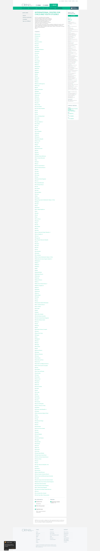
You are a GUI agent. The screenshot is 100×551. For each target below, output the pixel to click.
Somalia (37, 388)
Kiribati (37, 230)
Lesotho (37, 245)
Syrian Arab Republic (40, 403)
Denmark (37, 133)
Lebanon (37, 243)
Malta (37, 270)
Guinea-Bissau (38, 192)
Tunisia (37, 422)
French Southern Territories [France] (42, 474)
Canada (37, 102)
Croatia (37, 125)
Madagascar (38, 260)
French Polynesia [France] (40, 167)
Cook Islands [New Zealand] (41, 493)
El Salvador (38, 146)
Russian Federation (39, 354)
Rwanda (37, 356)
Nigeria (37, 312)
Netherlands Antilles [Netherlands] (42, 302)
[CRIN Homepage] (28, 5)
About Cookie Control (5, 542)
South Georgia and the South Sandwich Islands (44, 479)
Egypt (37, 144)
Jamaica (37, 220)
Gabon (37, 169)
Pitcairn (37, 340)
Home (38, 5)
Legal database (51, 8)
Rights (37, 536)
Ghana (37, 177)
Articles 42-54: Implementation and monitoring (71, 97)
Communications (53, 539)
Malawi (37, 262)
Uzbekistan (38, 443)
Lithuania (37, 253)
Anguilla (37, 47)
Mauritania (38, 276)
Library (54, 5)
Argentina (37, 51)
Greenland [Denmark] (40, 182)
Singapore (37, 380)
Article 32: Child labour (72, 80)
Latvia (37, 241)
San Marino (38, 369)
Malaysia (37, 264)
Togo (37, 415)
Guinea (37, 190)
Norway (37, 321)
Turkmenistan (38, 426)
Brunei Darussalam (39, 89)
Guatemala (38, 188)
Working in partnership (27, 17)
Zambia (37, 466)
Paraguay (37, 335)
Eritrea (37, 150)
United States (38, 441)
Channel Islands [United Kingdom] (42, 485)
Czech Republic (39, 131)
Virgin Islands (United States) (41, 455)
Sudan (37, 394)
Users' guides (52, 533)
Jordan (37, 224)
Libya (37, 249)
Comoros (37, 119)
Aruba (37, 55)
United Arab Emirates (40, 437)
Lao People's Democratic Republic (42, 239)
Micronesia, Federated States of (41, 283)
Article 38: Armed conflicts (73, 89)
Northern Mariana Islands (40, 319)
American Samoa (39, 41)
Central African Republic (40, 108)
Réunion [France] (39, 350)
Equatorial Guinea (39, 148)
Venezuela (38, 449)
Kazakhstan (38, 226)
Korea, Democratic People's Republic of (43, 232)
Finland (37, 161)
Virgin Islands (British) (40, 453)
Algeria (37, 39)
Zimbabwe (38, 468)
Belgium (37, 72)
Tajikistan (37, 407)
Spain (37, 390)
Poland (37, 342)
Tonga (37, 418)
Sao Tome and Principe (40, 371)
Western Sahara (38, 458)
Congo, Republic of (39, 121)
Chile (37, 112)
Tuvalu (37, 430)
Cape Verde (38, 104)
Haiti (37, 196)
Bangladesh (38, 66)
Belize (37, 74)
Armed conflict (71, 22)
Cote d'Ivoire (38, 218)
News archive (25, 8)
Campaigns (25, 19)
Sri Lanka (37, 392)
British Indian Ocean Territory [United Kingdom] (45, 481)
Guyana (37, 194)
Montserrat (38, 291)
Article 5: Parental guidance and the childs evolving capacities (72, 34)
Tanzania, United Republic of (41, 409)
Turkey (37, 424)
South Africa (38, 470)
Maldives (37, 266)
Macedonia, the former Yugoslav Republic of (44, 258)
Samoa (37, 367)
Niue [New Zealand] (39, 314)
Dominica (37, 137)
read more (6, 549)
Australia (37, 57)
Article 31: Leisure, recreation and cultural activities (72, 79)
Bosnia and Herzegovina (40, 83)
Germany (37, 175)
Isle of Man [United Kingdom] (41, 487)
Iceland (37, 203)
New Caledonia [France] (40, 304)
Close (14, 542)
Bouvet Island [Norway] (40, 472)
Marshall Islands (39, 272)
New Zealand (38, 306)
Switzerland (38, 401)
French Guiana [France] (40, 165)
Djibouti (37, 135)
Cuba (37, 127)
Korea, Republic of (39, 234)
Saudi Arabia (38, 373)
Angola (37, 45)
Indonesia (37, 207)
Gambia (37, 171)
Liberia (37, 247)
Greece (37, 180)
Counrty (74, 8)
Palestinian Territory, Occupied (41, 329)
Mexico (37, 281)
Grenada (37, 477)
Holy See (37, 447)
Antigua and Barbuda (40, 49)
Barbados (37, 68)
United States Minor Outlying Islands (42, 495)
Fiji (36, 159)
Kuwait (37, 236)
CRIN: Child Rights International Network (28, 530)
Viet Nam (37, 451)
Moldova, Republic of (40, 285)
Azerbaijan (38, 60)
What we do (38, 533)
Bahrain (37, 64)
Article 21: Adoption (71, 62)
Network (24, 15)
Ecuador (37, 142)
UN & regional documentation (59, 8)
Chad (37, 110)
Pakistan (37, 325)
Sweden (37, 399)
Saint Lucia (38, 361)
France (37, 163)
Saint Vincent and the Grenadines (42, 365)
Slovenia (37, 384)
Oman (37, 323)
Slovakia (37, 382)
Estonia (37, 152)
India (37, 205)
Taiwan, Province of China (40, 405)
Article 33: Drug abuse (72, 81)
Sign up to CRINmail (26, 21)
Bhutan (37, 79)
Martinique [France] (39, 274)
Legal (51, 536)
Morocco (37, 293)
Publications (40, 8)
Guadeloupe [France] (39, 184)
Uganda (37, 432)
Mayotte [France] (39, 279)
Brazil (37, 87)
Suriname (37, 396)
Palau (37, 327)
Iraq (36, 211)
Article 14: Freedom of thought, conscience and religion (72, 50)
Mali (36, 268)
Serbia (37, 462)
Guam (37, 186)
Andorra (37, 43)
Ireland (37, 213)
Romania (37, 352)
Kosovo (37, 491)
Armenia (37, 53)
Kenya (37, 228)
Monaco (37, 287)
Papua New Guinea (39, 333)
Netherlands (38, 34)
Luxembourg (38, 255)
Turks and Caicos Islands (40, 428)
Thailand (37, 411)
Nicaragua (38, 308)
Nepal (37, 300)
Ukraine (37, 436)
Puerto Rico (38, 346)
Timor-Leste (38, 140)
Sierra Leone (38, 378)
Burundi (37, 97)
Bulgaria (37, 91)
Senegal (37, 375)
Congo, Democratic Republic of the (42, 464)
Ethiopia (37, 154)
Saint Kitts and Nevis (39, 359)
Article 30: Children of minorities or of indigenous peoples (72, 76)
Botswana (37, 85)
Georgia (37, 173)
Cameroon (38, 100)
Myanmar (37, 95)
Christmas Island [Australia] (41, 483)
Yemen (37, 460)
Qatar (37, 348)
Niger (37, 310)
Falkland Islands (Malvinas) (41, 156)
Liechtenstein (38, 251)
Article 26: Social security (72, 70)
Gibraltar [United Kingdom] (41, 178)
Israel (37, 215)
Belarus (37, 70)
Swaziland (38, 397)
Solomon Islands (39, 386)
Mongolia (37, 289)
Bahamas (37, 62)
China (37, 114)
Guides (45, 5)
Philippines (38, 338)
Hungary (37, 201)
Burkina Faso (38, 93)
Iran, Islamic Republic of (40, 209)
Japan (37, 222)
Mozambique (38, 295)
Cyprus (37, 129)
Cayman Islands (39, 106)
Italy (36, 217)
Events (45, 8)
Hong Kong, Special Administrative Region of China (45, 199)
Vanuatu (37, 445)
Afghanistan (38, 36)
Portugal (37, 344)
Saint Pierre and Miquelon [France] (42, 363)
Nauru (37, 298)
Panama (37, 331)
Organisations (33, 8)
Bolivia (37, 81)
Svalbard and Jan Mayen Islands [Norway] (43, 489)
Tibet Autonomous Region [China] (42, 413)
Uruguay (37, 439)
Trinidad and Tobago (39, 420)
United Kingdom (39, 434)
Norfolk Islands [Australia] (40, 316)
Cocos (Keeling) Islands (40, 116)
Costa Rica (38, 123)
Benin (37, 76)
